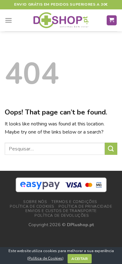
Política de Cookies (45, 258)
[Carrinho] (112, 20)
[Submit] (111, 149)
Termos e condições (74, 201)
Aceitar (79, 258)
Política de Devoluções (61, 215)
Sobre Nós (35, 201)
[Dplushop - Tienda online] (61, 20)
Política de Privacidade (85, 206)
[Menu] (8, 20)
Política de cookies (32, 206)
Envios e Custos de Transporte (61, 210)
